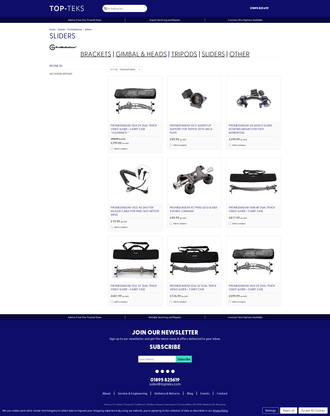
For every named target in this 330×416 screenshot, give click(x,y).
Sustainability (185, 404)
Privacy (108, 404)
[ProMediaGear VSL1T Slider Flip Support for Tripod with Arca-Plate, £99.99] (194, 99)
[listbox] (130, 69)
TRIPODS (184, 54)
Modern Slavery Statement (161, 404)
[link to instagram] (162, 371)
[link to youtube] (167, 371)
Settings (270, 410)
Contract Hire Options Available (245, 19)
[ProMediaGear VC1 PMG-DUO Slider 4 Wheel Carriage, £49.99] (194, 181)
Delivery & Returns (167, 393)
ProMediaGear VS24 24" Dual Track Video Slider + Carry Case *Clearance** (134, 129)
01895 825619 (165, 380)
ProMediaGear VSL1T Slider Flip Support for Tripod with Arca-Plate (191, 129)
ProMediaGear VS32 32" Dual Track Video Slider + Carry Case (134, 288)
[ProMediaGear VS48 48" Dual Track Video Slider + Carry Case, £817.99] (253, 181)
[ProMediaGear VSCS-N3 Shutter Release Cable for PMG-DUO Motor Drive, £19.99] (135, 181)
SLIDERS (213, 54)
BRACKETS (95, 54)
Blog (190, 393)
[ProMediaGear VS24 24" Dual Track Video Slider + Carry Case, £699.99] (253, 259)
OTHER (239, 54)
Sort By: (114, 69)
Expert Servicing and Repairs (165, 19)
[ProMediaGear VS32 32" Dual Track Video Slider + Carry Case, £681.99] (135, 259)
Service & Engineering (132, 393)
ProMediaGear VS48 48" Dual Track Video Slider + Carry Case (252, 209)
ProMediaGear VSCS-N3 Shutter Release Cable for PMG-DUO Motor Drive (135, 211)
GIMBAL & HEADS (141, 54)
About (106, 393)
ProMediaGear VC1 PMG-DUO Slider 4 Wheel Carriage (193, 209)
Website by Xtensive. (214, 404)
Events (205, 393)
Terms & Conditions (134, 404)
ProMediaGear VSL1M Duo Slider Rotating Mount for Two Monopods (250, 129)
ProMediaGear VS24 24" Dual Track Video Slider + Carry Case (252, 288)
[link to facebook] (157, 371)
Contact (222, 393)
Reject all (288, 410)
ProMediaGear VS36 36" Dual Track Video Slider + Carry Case (193, 288)
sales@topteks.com (165, 384)
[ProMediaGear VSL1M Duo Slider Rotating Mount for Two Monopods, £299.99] (253, 99)
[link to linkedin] (173, 371)
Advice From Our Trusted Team (84, 19)
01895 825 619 (259, 8)
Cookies (118, 404)
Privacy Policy (220, 410)
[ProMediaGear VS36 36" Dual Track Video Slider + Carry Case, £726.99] (194, 259)
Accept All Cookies (313, 410)
